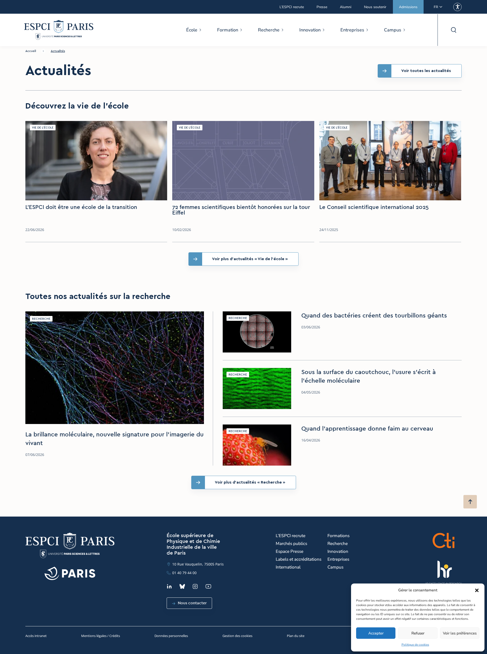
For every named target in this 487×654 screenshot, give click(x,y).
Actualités (58, 50)
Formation (227, 30)
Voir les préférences (460, 633)
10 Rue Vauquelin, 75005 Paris (198, 564)
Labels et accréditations (298, 559)
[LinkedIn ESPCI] (169, 586)
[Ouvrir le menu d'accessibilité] (457, 7)
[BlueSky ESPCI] (182, 586)
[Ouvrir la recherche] (453, 30)
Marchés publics (291, 543)
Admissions (408, 7)
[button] (476, 590)
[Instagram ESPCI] (195, 586)
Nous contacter (192, 603)
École (191, 30)
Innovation (310, 30)
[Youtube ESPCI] (208, 586)
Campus (392, 30)
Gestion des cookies (237, 635)
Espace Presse (289, 551)
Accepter (376, 633)
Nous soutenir (375, 7)
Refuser (417, 633)
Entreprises (352, 30)
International (288, 567)
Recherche (269, 30)
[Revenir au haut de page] (470, 501)
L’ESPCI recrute (292, 7)
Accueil (30, 50)
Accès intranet (36, 635)
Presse (322, 7)
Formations (338, 536)
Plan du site (295, 635)
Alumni (345, 7)
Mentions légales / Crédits (100, 635)
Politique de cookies (415, 645)
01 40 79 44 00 (184, 572)
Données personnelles (171, 635)
